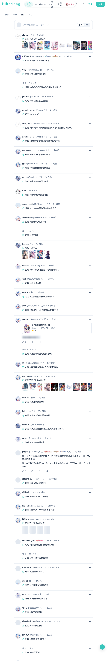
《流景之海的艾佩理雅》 (40, 415)
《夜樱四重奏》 (36, 625)
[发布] (102, 647)
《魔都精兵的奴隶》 (38, 221)
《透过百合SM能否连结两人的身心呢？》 (47, 428)
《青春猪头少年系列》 (39, 585)
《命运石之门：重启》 (39, 496)
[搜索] (76, 4)
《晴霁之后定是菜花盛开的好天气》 (45, 141)
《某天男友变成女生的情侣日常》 (44, 367)
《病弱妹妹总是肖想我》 (40, 167)
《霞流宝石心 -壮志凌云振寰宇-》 (44, 309)
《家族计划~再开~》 (38, 639)
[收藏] (32, 342)
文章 (87, 25)
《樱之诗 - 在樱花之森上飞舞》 (42, 510)
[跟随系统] (83, 4)
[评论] (32, 471)
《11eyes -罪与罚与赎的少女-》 (43, 208)
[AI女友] (69, 4)
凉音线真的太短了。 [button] (31, 337)
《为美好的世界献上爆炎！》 (42, 296)
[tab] (7, 15)
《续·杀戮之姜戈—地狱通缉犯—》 (44, 269)
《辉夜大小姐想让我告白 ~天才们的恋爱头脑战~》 (51, 127)
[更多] (90, 56)
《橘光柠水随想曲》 (38, 483)
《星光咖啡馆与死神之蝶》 (41, 353)
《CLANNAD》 (35, 283)
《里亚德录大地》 (37, 401)
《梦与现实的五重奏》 (39, 100)
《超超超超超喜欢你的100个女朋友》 (45, 87)
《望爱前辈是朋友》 (38, 74)
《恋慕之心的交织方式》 (40, 154)
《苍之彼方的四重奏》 (39, 558)
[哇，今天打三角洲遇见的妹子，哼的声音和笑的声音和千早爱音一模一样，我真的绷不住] (57, 461)
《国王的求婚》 (36, 612)
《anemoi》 (34, 114)
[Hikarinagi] (11, 4)
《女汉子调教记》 (37, 442)
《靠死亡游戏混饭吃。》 (39, 60)
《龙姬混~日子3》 (37, 571)
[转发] (40, 342)
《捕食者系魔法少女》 (39, 181)
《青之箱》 (34, 235)
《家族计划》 (35, 652)
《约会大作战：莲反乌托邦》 (42, 544)
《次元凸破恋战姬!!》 (38, 598)
